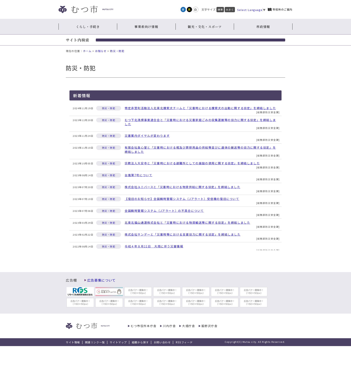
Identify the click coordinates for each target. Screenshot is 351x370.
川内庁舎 (169, 326)
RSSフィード (184, 342)
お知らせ (100, 51)
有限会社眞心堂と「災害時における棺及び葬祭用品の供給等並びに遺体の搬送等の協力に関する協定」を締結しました (200, 149)
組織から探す (140, 342)
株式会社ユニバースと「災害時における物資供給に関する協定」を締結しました (182, 187)
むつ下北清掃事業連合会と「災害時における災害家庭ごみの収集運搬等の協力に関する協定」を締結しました (200, 122)
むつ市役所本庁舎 (143, 326)
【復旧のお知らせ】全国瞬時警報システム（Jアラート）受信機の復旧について (182, 199)
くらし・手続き (88, 26)
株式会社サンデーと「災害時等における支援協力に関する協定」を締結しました (183, 234)
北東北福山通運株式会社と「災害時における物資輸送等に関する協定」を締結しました (187, 222)
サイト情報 (73, 342)
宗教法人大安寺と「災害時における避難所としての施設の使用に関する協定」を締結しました (192, 163)
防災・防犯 (117, 51)
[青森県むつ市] (85, 9)
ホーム (87, 51)
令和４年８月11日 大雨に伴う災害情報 (154, 246)
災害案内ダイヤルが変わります (147, 135)
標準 (220, 9)
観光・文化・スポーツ (205, 26)
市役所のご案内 (282, 9)
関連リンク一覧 (95, 342)
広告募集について (101, 280)
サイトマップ (118, 342)
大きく (230, 9)
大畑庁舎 (188, 326)
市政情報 (263, 26)
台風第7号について (138, 175)
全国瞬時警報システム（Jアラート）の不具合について (164, 211)
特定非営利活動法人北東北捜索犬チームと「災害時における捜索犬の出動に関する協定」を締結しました (200, 108)
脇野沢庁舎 (209, 326)
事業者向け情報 (146, 26)
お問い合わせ (162, 342)
